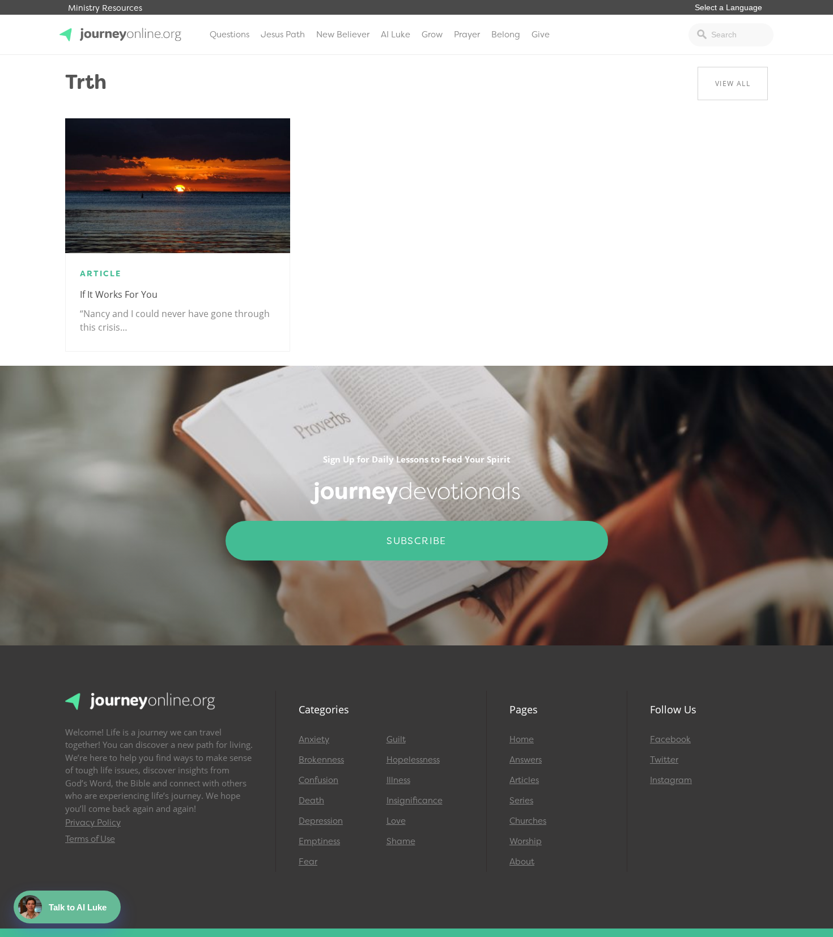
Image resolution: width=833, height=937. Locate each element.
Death (311, 800)
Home (521, 739)
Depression (321, 821)
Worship (525, 841)
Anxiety (314, 739)
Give (541, 34)
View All (732, 83)
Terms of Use (90, 839)
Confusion (318, 780)
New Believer (342, 34)
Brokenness (321, 759)
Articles (524, 780)
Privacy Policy (93, 822)
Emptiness (319, 841)
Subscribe (416, 540)
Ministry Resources (105, 8)
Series (521, 800)
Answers (525, 759)
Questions (229, 34)
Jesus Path (283, 34)
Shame (400, 841)
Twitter (664, 759)
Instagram (671, 780)
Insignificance (414, 800)
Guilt (396, 739)
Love (396, 821)
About (521, 861)
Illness (398, 780)
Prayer (467, 34)
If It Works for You (119, 294)
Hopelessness (413, 759)
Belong (505, 34)
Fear (308, 861)
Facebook (670, 739)
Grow (432, 34)
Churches (527, 821)
